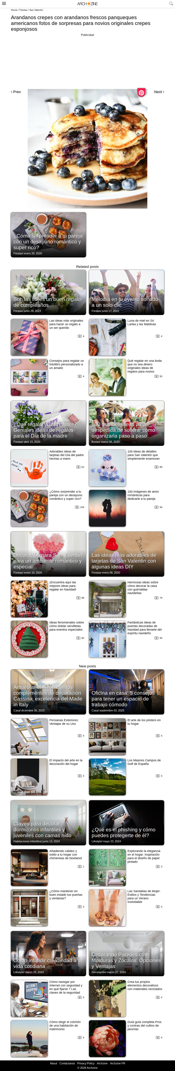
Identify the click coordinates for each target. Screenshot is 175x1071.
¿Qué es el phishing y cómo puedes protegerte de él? (124, 832)
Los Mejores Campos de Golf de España (144, 762)
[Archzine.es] (87, 4)
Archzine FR (117, 1063)
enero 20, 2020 (33, 253)
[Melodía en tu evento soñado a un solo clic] (126, 292)
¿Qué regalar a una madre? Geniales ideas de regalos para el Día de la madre (45, 430)
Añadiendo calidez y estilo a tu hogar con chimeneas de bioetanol (65, 854)
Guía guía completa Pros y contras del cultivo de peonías (144, 1025)
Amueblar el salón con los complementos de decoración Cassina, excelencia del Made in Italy (48, 695)
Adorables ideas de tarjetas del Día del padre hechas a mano (66, 455)
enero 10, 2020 (33, 572)
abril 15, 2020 (32, 441)
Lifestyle (97, 841)
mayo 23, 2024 (112, 841)
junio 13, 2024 (51, 841)
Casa (17, 710)
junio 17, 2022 (110, 311)
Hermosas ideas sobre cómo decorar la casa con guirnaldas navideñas (142, 588)
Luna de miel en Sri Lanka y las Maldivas (141, 322)
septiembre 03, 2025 (111, 710)
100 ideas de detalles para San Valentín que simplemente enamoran (143, 455)
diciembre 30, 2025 (33, 710)
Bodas (95, 441)
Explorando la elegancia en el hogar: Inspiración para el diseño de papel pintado (143, 856)
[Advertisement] (87, 61)
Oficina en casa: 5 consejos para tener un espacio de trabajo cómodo (123, 698)
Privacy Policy (86, 1063)
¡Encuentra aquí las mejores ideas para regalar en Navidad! (62, 586)
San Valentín (36, 10)
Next (158, 92)
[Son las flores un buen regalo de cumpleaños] (48, 292)
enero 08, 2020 (111, 572)
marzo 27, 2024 (116, 972)
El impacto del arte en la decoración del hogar (65, 762)
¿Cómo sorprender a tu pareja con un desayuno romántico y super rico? (48, 241)
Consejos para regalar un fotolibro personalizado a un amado (66, 364)
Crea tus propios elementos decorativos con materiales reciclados (144, 985)
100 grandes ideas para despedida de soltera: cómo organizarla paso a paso (123, 430)
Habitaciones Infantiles (27, 841)
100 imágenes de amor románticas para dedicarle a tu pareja (143, 495)
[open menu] (3, 3)
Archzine (102, 1063)
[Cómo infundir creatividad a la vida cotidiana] (48, 953)
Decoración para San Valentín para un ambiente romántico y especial (48, 560)
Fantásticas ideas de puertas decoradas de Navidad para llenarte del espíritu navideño (144, 628)
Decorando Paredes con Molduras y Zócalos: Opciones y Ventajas (126, 960)
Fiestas (23, 10)
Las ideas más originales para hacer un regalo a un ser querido (66, 324)
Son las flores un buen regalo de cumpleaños (47, 302)
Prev (17, 92)
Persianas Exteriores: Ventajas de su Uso (64, 721)
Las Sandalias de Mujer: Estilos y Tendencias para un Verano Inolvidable (143, 896)
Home (14, 10)
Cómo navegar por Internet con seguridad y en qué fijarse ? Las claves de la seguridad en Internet (65, 989)
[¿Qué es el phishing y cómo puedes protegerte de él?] (126, 822)
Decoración (99, 972)
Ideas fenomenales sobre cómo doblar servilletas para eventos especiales (66, 626)
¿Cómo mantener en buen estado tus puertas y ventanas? (65, 894)
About (53, 1063)
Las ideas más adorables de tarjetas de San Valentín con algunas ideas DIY (124, 560)
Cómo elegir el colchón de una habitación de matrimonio (65, 1025)
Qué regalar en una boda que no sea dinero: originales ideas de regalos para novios (144, 366)
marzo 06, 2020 (110, 441)
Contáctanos (67, 1063)
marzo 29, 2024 (34, 972)
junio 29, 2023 (32, 311)
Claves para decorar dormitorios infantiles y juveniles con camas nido (42, 829)
